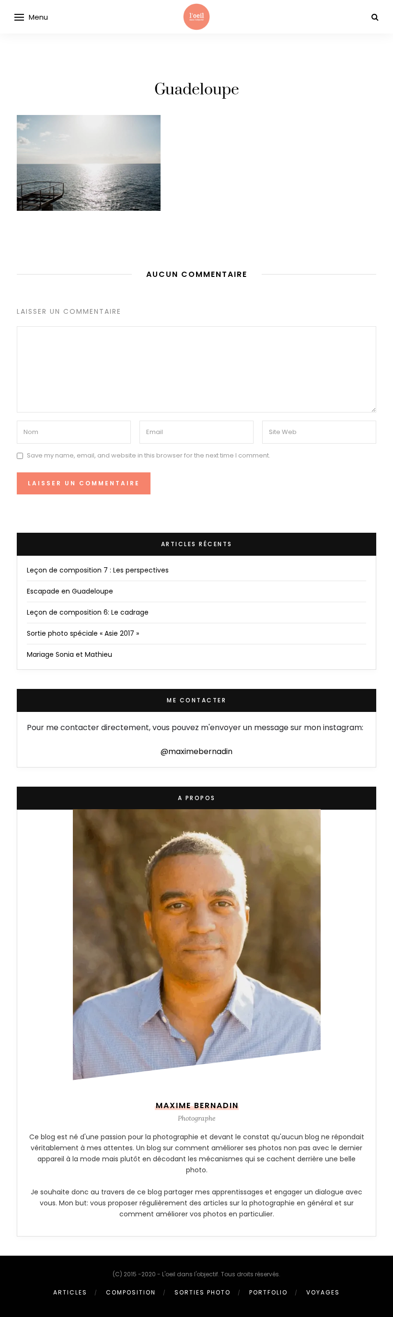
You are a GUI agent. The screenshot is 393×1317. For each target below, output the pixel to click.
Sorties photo (202, 1292)
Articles (70, 1292)
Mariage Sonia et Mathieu (69, 654)
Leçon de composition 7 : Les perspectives (98, 570)
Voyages (323, 1292)
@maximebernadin (196, 751)
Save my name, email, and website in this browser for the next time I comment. (148, 455)
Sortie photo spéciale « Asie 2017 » (83, 633)
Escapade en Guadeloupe (70, 591)
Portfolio (268, 1292)
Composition (131, 1292)
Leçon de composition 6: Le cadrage (88, 612)
